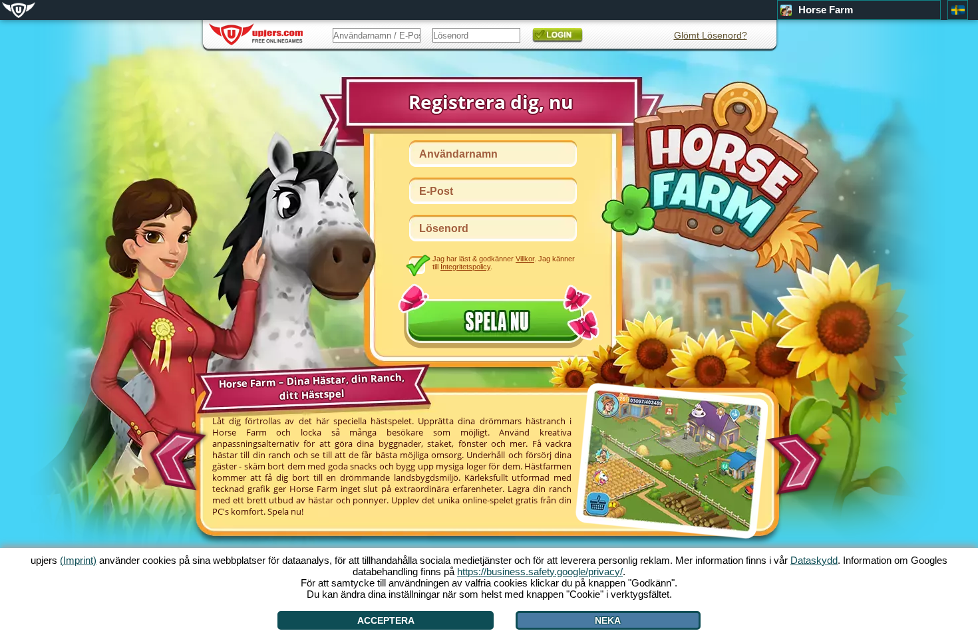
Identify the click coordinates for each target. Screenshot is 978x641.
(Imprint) (78, 560)
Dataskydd (814, 560)
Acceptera (385, 620)
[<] (175, 455)
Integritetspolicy (465, 267)
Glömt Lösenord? (710, 35)
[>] (798, 465)
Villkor (525, 259)
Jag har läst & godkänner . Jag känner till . (503, 263)
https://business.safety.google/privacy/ (540, 571)
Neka (608, 620)
